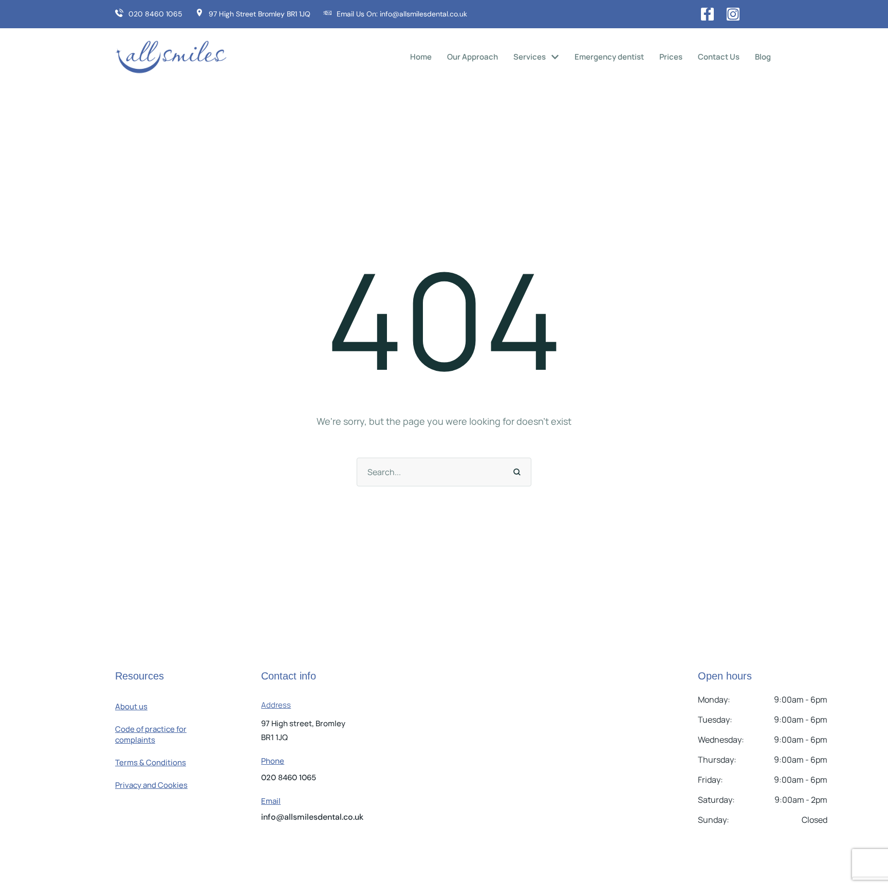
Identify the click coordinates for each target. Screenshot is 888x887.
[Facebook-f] (707, 14)
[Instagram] (733, 14)
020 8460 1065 (288, 777)
